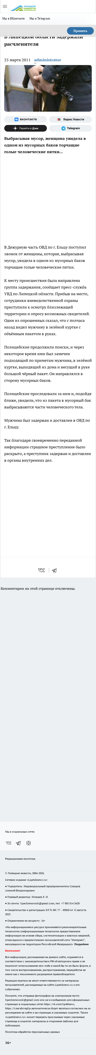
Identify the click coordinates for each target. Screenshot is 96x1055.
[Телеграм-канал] (70, 128)
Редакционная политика (20, 858)
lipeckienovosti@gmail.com (37, 903)
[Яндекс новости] (70, 119)
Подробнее (81, 944)
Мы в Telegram (39, 18)
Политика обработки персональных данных (32, 1031)
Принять (80, 31)
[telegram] (55, 570)
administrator (47, 59)
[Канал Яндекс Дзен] (25, 128)
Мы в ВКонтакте (13, 18)
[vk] (42, 570)
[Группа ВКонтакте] (25, 119)
